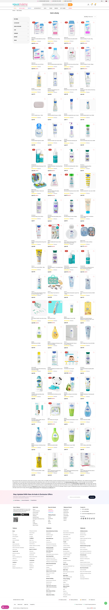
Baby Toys (31, 540)
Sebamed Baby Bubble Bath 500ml (55, 64)
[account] (88, 4)
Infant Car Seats (66, 556)
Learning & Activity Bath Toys (68, 566)
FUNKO (50, 8)
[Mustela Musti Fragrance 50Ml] (39, 130)
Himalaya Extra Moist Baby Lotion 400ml (54, 217)
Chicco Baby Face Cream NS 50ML (87, 343)
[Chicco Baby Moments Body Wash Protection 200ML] (71, 460)
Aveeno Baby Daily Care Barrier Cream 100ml (86, 217)
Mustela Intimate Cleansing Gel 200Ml (70, 141)
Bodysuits (65, 596)
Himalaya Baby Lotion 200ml (37, 216)
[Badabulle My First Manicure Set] (55, 384)
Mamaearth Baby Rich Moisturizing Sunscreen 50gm (38, 369)
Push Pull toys (32, 543)
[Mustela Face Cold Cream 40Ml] (71, 79)
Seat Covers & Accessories (51, 587)
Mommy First (66, 512)
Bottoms (64, 591)
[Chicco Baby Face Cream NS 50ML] (88, 333)
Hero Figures (15, 534)
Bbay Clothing (66, 584)
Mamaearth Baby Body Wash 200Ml (71, 191)
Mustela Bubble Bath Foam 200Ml (87, 115)
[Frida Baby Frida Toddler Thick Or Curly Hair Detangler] (39, 409)
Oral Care (48, 540)
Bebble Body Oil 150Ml (35, 343)
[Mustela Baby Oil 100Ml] (39, 79)
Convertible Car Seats (67, 553)
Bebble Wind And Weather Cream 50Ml (71, 420)
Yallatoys (50, 509)
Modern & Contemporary (85, 558)
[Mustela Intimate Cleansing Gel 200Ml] (71, 130)
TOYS (15, 8)
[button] (102, 1)
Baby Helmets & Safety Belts (68, 532)
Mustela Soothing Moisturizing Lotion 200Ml (38, 242)
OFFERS (70, 8)
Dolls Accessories (16, 544)
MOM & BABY (22, 8)
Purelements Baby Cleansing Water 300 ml (55, 167)
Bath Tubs (65, 573)
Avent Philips (66, 515)
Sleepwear (65, 587)
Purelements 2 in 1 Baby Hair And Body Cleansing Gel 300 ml (87, 268)
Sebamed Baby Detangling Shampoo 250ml (53, 191)
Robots (14, 555)
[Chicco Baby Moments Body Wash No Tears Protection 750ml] (39, 282)
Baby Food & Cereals (50, 572)
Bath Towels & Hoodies (67, 576)
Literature (82, 560)
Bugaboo (65, 517)
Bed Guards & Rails (67, 538)
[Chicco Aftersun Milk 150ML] (88, 434)
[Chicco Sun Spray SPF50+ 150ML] (39, 460)
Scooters (31, 536)
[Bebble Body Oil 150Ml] (39, 333)
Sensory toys (31, 547)
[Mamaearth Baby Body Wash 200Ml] (71, 180)
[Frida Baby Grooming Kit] (71, 358)
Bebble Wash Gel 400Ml (85, 419)
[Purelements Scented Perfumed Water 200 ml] (71, 257)
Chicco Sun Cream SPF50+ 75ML (38, 267)
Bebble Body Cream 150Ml (69, 445)
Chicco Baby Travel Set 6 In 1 (53, 292)
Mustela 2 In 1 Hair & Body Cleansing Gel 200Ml (87, 90)
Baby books (82, 542)
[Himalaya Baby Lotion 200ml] (39, 206)
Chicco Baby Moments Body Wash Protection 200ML (71, 471)
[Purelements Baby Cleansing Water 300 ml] (55, 155)
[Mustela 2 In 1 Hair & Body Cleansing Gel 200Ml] (88, 79)
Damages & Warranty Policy (38, 518)
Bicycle (14, 566)
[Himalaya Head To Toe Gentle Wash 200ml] (55, 257)
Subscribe (92, 497)
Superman (31, 567)
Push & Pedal (31, 532)
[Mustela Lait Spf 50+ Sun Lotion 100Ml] (88, 180)
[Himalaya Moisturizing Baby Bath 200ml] (88, 358)
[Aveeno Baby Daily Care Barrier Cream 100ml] (88, 206)
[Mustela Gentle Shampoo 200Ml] (55, 105)
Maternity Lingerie (49, 534)
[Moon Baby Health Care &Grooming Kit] (39, 308)
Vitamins (48, 576)
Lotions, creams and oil (34, 487)
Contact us (35, 523)
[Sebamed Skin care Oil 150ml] (39, 54)
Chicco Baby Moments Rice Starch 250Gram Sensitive (87, 471)
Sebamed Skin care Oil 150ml (37, 64)
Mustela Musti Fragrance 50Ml (37, 140)
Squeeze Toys (66, 567)
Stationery (31, 551)
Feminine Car (48, 542)
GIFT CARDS (62, 8)
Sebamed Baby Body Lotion (71, 482)
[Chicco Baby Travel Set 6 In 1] (55, 282)
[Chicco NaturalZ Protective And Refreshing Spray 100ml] (55, 460)
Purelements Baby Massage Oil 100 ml (38, 167)
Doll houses (15, 549)
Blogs (34, 522)
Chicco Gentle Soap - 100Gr (37, 115)
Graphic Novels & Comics (85, 562)
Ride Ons (14, 564)
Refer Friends (35, 525)
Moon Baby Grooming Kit (53, 419)
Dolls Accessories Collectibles (18, 547)
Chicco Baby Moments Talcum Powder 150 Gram (70, 344)
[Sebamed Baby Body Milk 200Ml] (71, 28)
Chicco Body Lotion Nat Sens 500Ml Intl (87, 293)
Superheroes (31, 562)
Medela (65, 518)
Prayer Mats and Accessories (85, 553)
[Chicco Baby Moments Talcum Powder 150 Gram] (71, 333)
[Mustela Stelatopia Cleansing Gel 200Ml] (88, 384)
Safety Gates (65, 536)
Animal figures (15, 536)
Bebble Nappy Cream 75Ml (69, 318)
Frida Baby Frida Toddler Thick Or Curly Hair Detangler (38, 420)
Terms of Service (36, 511)
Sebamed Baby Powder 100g (54, 38)
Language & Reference (84, 578)
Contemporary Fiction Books (85, 565)
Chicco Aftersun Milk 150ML (85, 445)
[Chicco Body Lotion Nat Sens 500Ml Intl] (88, 282)
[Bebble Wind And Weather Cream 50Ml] (71, 409)
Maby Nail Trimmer (51, 318)
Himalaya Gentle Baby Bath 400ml (71, 166)
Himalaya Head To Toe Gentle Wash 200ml (55, 268)
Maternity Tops (49, 536)
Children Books (32, 553)
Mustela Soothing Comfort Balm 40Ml (70, 395)
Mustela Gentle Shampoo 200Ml (54, 115)
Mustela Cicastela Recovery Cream (71, 115)
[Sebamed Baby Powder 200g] (88, 28)
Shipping (34, 515)
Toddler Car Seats (66, 554)
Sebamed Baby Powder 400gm (86, 64)
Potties (64, 582)
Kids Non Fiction (83, 534)
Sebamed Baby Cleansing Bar (78, 483)
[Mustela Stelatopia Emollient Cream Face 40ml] (55, 358)
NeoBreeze (66, 511)
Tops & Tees (65, 593)
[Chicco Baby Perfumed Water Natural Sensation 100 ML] (71, 231)
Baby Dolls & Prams (16, 545)
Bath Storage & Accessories (68, 571)
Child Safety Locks (66, 534)
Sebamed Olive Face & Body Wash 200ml (71, 65)
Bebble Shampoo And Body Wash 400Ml (38, 446)
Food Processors (49, 565)
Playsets (14, 538)
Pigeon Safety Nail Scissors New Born (54, 242)
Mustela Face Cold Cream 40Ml (70, 89)
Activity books (32, 558)
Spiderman (31, 565)
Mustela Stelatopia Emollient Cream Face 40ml (55, 369)
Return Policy (35, 514)
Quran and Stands (83, 549)
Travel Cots (65, 543)
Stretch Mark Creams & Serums (52, 554)
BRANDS (56, 8)
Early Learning (82, 540)
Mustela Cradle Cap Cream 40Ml (54, 140)
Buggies (64, 562)
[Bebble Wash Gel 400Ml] (88, 409)
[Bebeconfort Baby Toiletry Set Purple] (39, 180)
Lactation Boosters (49, 549)
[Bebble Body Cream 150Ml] (71, 434)
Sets (64, 589)
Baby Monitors (66, 540)
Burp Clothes (48, 592)
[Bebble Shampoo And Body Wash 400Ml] (39, 434)
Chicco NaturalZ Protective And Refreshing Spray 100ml (54, 471)
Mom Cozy (66, 514)
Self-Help (82, 575)
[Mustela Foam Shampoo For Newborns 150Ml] (55, 79)
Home (14, 10)
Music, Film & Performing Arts (85, 571)
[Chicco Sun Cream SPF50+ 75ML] (39, 257)
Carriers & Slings (66, 545)
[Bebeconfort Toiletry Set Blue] (88, 231)
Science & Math (83, 569)
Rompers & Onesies (67, 594)
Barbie (49, 517)
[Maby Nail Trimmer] (55, 308)
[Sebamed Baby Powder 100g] (55, 28)
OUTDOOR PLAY (37, 8)
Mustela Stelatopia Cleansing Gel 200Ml (87, 395)
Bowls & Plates (49, 569)
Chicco (65, 520)
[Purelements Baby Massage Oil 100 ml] (39, 155)
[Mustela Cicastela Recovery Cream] (71, 105)
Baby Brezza (66, 509)
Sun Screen (48, 552)
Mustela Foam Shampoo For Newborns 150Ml (53, 90)
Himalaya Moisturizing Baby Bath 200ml (87, 369)
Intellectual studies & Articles (85, 573)
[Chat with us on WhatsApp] (105, 603)
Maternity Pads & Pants (50, 558)
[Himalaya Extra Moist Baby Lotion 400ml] (55, 206)
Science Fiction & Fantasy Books (86, 564)
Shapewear (48, 533)
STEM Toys (15, 558)
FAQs (34, 520)
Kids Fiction (82, 536)
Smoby (49, 523)
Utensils (47, 567)
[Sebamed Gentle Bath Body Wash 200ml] (39, 28)
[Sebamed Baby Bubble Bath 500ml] (55, 54)
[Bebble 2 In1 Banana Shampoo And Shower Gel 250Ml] (55, 333)
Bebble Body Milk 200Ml (52, 445)
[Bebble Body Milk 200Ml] (55, 434)
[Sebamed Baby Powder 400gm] (88, 54)
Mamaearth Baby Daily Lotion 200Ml (87, 140)
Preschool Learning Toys (17, 556)
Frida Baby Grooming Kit (69, 368)
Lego (49, 520)
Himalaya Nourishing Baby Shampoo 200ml (85, 167)
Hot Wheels (50, 518)
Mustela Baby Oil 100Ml (36, 89)
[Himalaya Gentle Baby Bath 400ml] (71, 155)
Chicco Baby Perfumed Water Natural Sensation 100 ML (70, 242)
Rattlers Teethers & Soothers (34, 545)
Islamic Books (83, 547)
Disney (30, 569)
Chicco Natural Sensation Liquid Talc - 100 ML (71, 293)
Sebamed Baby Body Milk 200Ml (70, 38)
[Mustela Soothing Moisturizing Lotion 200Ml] (39, 231)
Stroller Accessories (67, 560)
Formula (48, 574)
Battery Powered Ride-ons (17, 567)
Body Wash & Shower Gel (51, 544)
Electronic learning (16, 553)
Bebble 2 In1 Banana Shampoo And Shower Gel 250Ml (55, 344)
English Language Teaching (85, 538)
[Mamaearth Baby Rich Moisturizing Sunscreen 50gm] (39, 358)
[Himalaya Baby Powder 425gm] (71, 206)
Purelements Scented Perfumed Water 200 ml (70, 268)
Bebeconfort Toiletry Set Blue (86, 241)
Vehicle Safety (66, 530)
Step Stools (65, 580)
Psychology (82, 576)
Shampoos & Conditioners (48, 487)
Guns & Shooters (16, 540)
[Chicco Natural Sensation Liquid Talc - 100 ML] (71, 282)
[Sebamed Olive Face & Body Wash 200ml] (71, 54)
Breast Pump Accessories (51, 580)
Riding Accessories (33, 530)
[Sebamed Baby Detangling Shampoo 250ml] (55, 180)
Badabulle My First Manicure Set (54, 394)
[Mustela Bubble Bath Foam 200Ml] (88, 105)
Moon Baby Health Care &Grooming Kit (38, 319)
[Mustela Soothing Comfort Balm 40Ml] (71, 384)
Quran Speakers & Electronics (85, 551)
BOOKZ (29, 8)
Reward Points (36, 517)
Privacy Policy (35, 512)
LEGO (45, 8)
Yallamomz (50, 511)
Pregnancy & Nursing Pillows (51, 559)
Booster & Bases (66, 551)
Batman (31, 564)
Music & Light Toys (33, 542)
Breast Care (48, 584)
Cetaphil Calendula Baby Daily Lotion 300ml (37, 395)
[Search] (70, 4)
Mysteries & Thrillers (83, 556)
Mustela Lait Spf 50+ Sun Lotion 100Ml (87, 191)
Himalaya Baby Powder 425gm (70, 216)
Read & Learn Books (33, 556)
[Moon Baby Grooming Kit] (55, 409)
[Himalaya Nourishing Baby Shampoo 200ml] (88, 155)
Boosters (48, 589)
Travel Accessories (66, 547)
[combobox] (57, 4)
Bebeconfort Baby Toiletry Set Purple (37, 191)
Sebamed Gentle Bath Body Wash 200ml (38, 39)
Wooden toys (15, 560)
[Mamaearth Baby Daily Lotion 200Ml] (88, 130)
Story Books (31, 554)
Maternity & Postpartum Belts (51, 561)
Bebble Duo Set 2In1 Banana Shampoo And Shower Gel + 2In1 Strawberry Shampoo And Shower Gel (87, 319)
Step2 (49, 521)
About (34, 509)
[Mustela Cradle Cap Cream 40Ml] (55, 130)
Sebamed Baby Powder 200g (86, 38)
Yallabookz (50, 512)
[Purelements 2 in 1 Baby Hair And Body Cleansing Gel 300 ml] (88, 257)
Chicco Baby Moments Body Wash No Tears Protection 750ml (38, 293)
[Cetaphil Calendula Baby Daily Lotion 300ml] (39, 384)
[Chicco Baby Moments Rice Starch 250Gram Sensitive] (88, 460)
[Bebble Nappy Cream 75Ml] (71, 308)
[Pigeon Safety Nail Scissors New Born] (55, 231)
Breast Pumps (49, 582)
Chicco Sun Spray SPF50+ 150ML (37, 470)
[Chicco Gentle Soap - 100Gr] (39, 105)
